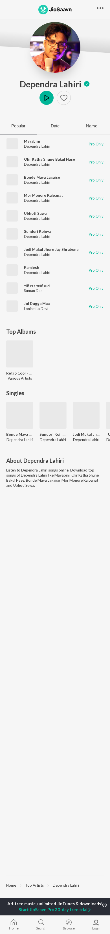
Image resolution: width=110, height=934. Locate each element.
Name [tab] (91, 125)
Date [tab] (55, 125)
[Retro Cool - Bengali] (19, 354)
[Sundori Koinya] (53, 415)
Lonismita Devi (36, 308)
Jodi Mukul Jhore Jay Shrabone (51, 249)
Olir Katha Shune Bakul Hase (49, 159)
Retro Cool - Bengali (19, 373)
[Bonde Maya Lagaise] (19, 415)
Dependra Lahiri (51, 84)
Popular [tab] (18, 125)
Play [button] (46, 98)
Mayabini (32, 141)
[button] (64, 98)
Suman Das (33, 290)
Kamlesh (31, 267)
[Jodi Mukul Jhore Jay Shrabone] (86, 415)
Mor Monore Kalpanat (43, 195)
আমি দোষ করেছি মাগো (37, 285)
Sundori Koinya (37, 231)
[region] (55, 885)
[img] (86, 84)
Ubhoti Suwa (35, 213)
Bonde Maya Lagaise (42, 177)
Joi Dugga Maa (37, 303)
